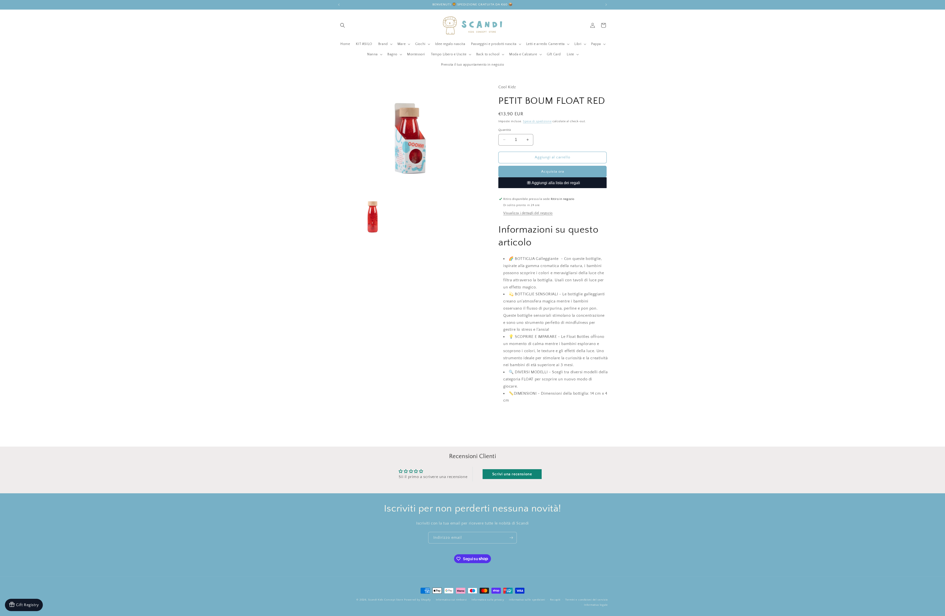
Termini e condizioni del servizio (586, 599)
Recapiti (555, 599)
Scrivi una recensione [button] (512, 474)
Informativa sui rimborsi (451, 599)
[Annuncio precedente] (338, 4)
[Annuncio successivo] (606, 4)
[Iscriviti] (511, 537)
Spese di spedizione (537, 121)
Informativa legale (596, 604)
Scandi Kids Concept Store (385, 599)
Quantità (504, 130)
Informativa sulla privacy (488, 599)
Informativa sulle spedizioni (527, 599)
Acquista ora (552, 171)
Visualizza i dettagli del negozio (528, 213)
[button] (342, 25)
